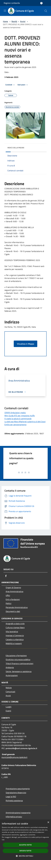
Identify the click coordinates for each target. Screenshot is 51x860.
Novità (14, 21)
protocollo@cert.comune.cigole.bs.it (21, 748)
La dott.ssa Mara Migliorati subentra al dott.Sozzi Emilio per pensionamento (25, 423)
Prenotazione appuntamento (18, 788)
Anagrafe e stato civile (15, 623)
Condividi (9, 84)
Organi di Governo (13, 587)
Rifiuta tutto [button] (25, 851)
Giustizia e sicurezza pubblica (18, 659)
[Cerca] (45, 10)
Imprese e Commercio (15, 635)
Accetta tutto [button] (25, 845)
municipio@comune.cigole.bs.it (14, 757)
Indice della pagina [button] (15, 147)
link (3, 840)
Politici (8, 603)
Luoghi (8, 706)
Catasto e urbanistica (15, 639)
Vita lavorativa (12, 631)
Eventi (8, 710)
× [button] (48, 822)
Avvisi (22, 21)
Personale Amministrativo (17, 607)
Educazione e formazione (16, 655)
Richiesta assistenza (14, 800)
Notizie (9, 687)
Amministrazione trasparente (18, 812)
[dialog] (25, 840)
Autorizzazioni (12, 675)
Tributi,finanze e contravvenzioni (19, 663)
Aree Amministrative (14, 591)
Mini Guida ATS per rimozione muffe (19, 415)
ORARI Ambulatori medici (15, 412)
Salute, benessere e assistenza (18, 671)
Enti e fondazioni (13, 599)
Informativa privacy (14, 816)
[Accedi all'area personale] (41, 3)
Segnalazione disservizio (16, 792)
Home (5, 21)
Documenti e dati (13, 611)
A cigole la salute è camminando (17, 418)
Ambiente (10, 667)
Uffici (8, 595)
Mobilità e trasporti (14, 643)
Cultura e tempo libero (15, 627)
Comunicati (10, 691)
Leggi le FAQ (11, 796)
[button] (25, 856)
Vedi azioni (21, 84)
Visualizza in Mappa (25, 343)
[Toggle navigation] (4, 10)
